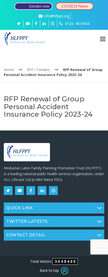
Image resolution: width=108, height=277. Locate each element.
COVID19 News (74, 6)
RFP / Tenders (38, 69)
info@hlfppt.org (56, 16)
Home (9, 69)
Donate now (39, 6)
